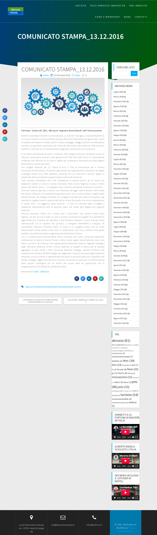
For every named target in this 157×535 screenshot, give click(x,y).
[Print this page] (101, 280)
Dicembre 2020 (120, 207)
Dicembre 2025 (120, 101)
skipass (128, 391)
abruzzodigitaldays (119, 345)
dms (116, 365)
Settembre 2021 (120, 198)
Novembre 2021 (120, 193)
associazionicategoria (118, 351)
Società (81, 5)
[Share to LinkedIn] (89, 280)
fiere (132, 369)
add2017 (130, 345)
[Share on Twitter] (82, 280)
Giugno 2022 (119, 174)
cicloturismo (118, 353)
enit (135, 365)
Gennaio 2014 (119, 284)
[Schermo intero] (136, 437)
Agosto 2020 (119, 222)
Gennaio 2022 (119, 183)
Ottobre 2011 (119, 308)
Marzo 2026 (118, 96)
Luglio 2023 (118, 159)
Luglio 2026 (118, 92)
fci (114, 369)
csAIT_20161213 (41, 271)
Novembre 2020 (120, 212)
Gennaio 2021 (119, 202)
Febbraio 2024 (120, 149)
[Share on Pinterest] (95, 280)
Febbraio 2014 (120, 279)
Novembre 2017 (120, 260)
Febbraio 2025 (120, 116)
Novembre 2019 (120, 236)
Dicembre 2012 (120, 294)
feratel (122, 369)
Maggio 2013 (119, 289)
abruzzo (29, 286)
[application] (125, 432)
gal (114, 373)
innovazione (63, 286)
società (134, 391)
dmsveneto (126, 365)
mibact (118, 382)
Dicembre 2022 (120, 169)
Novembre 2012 (120, 299)
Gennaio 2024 (119, 154)
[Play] (115, 437)
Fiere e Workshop (107, 16)
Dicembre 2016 (120, 270)
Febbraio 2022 (120, 178)
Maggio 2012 (119, 304)
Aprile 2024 (118, 140)
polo (71, 286)
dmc (129, 361)
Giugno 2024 (119, 135)
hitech (54, 286)
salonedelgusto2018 (118, 391)
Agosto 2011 (119, 318)
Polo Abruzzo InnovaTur (107, 5)
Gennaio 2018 (119, 255)
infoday (131, 373)
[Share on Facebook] (76, 280)
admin (46, 75)
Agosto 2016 (119, 275)
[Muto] (133, 437)
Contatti (141, 16)
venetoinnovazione (120, 402)
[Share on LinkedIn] (4, 126)
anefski (117, 348)
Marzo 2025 (118, 111)
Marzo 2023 (118, 164)
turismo (77, 286)
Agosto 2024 (119, 130)
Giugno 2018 (119, 246)
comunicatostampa (42, 286)
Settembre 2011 (120, 313)
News (127, 16)
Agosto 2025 (119, 106)
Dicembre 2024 (120, 125)
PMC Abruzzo (138, 5)
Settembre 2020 (120, 217)
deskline (117, 361)
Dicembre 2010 (120, 323)
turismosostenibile (122, 399)
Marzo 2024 (118, 145)
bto (132, 351)
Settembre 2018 (120, 241)
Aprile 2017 (118, 265)
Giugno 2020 (119, 231)
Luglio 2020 (118, 227)
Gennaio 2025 (119, 120)
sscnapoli (116, 395)
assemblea (124, 348)
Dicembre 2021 (120, 188)
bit (128, 351)
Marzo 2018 (118, 251)
